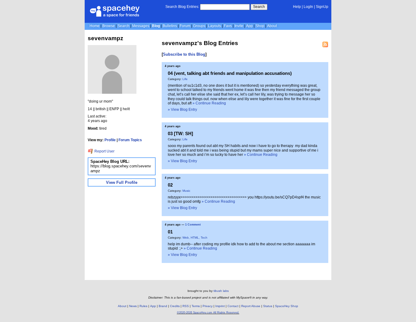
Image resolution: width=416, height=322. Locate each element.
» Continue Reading (209, 103)
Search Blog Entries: (182, 7)
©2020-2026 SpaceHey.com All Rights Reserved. (208, 312)
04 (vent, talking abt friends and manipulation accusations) (230, 73)
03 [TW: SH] (180, 133)
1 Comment (193, 224)
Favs (228, 26)
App (249, 26)
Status (267, 306)
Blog (156, 26)
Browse (108, 26)
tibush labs (221, 290)
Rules (143, 306)
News (133, 306)
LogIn (308, 7)
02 (170, 184)
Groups (199, 26)
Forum (185, 26)
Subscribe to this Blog (184, 54)
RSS (185, 306)
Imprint (220, 306)
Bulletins (170, 26)
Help (297, 7)
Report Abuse (250, 306)
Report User (104, 151)
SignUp (322, 7)
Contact (232, 306)
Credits (175, 306)
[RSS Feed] (325, 44)
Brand (163, 306)
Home (95, 26)
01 (170, 231)
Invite (238, 26)
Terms (196, 306)
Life (185, 79)
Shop (260, 26)
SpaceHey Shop (286, 306)
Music (186, 190)
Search (259, 7)
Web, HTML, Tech (194, 237)
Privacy (208, 306)
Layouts (214, 26)
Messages (140, 26)
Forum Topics (130, 140)
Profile (110, 140)
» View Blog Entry (182, 109)
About (272, 26)
